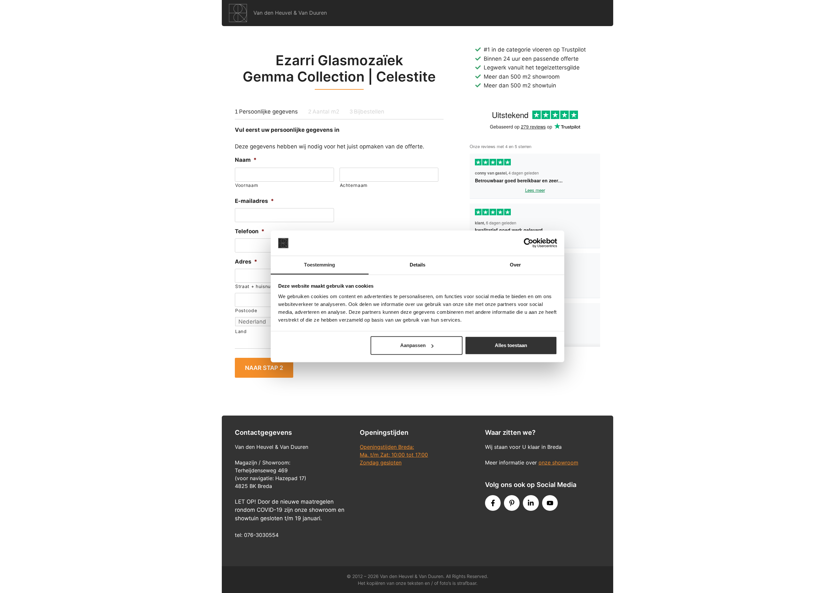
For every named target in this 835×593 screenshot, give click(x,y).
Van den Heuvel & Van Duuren (290, 12)
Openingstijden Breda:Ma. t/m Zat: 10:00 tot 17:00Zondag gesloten (394, 455)
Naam (246, 160)
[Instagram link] (531, 503)
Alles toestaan (511, 345)
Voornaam (246, 185)
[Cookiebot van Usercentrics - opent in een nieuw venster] (528, 243)
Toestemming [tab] (319, 264)
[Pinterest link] (512, 503)
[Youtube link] (550, 503)
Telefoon (250, 231)
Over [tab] (515, 264)
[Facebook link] (493, 503)
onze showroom (558, 462)
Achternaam (354, 185)
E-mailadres (254, 201)
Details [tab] (418, 264)
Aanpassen (413, 345)
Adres (246, 261)
